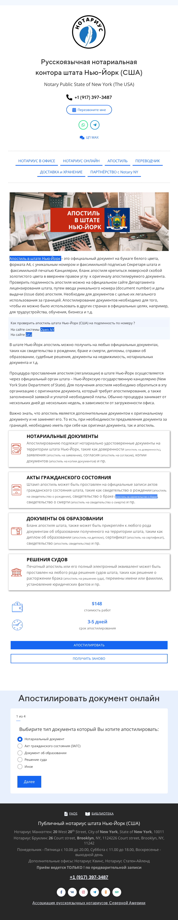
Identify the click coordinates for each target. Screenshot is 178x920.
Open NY (47, 329)
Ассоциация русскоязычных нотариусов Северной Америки (89, 903)
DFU (29, 334)
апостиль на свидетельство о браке (136, 496)
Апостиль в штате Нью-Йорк (35, 258)
